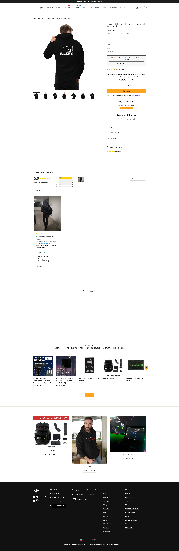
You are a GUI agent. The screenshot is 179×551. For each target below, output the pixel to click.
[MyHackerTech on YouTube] (37, 500)
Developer (129, 497)
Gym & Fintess (130, 512)
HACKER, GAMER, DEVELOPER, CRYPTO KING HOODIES (101, 348)
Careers (106, 527)
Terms (106, 516)
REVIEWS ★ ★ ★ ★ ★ (113, 132)
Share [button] (40, 266)
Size (122, 41)
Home (34, 18)
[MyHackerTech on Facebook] (34, 497)
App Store (57, 501)
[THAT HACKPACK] (51, 432)
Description (110, 127)
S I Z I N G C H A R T (112, 138)
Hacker (128, 493)
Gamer (128, 501)
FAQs (105, 493)
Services (106, 508)
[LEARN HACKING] (128, 434)
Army (127, 516)
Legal (105, 520)
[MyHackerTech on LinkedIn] (34, 500)
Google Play (61, 497)
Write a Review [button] (138, 179)
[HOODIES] (90, 440)
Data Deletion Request (111, 524)
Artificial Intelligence (132, 508)
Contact (106, 497)
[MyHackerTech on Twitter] (37, 497)
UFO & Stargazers (131, 520)
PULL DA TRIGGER (50, 454)
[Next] (146, 368)
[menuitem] (50, 7)
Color (108, 41)
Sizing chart (107, 501)
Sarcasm (128, 524)
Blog (105, 505)
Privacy (106, 512)
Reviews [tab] (37, 191)
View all (89, 395)
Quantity (109, 48)
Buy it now (126, 91)
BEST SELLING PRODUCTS (66, 348)
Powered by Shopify (113, 544)
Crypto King (129, 505)
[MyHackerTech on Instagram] (41, 497)
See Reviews (120, 69)
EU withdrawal (59, 506)
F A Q (108, 141)
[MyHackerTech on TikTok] (45, 497)
